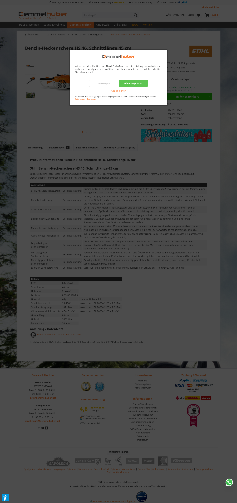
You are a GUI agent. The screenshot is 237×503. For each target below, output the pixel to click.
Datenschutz (80, 99)
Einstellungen (104, 83)
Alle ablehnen (118, 90)
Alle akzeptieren (133, 83)
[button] (5, 497)
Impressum (91, 99)
